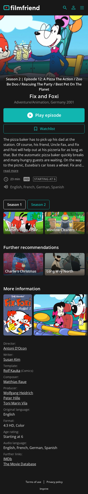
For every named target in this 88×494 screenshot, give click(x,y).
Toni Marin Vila (15, 403)
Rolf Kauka (11, 370)
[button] (82, 7)
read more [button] (10, 171)
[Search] (65, 7)
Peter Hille (11, 398)
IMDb (7, 459)
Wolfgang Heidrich (18, 393)
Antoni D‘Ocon (15, 348)
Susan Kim (11, 359)
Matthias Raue (14, 381)
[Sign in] (73, 7)
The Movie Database (19, 464)
